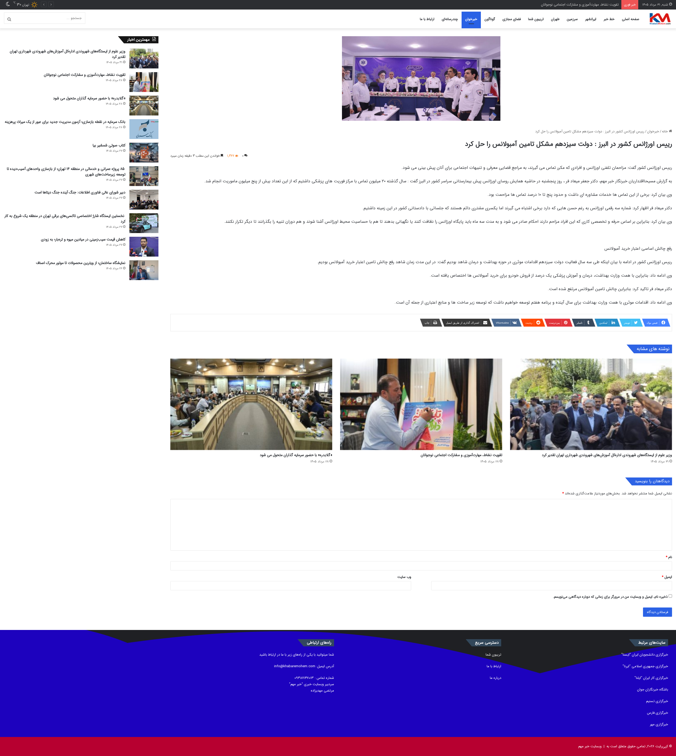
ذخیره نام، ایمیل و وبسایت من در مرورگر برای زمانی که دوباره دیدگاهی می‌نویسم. (610, 597)
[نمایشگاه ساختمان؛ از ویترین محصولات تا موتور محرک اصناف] (143, 270)
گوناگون (490, 19)
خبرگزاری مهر (659, 724)
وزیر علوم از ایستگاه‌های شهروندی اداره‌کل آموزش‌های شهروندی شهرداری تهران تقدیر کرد (607, 455)
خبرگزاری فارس (657, 713)
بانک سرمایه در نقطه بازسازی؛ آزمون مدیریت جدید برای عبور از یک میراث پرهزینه (65, 122)
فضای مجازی (512, 19)
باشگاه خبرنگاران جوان (652, 689)
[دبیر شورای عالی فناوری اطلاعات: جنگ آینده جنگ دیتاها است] (143, 200)
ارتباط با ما (427, 19)
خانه (665, 131)
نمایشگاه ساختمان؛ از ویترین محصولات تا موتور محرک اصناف (80, 263)
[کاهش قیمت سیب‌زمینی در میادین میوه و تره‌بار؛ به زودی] (143, 247)
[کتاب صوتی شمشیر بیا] (143, 153)
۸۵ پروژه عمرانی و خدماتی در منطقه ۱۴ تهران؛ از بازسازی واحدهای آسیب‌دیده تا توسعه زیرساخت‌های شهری (66, 171)
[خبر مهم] (660, 19)
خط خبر (609, 19)
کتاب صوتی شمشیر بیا (108, 145)
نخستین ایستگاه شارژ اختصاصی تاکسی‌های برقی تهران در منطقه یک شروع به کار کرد (64, 218)
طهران (555, 19)
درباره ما (495, 678)
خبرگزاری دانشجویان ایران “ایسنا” (644, 654)
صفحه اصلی (630, 19)
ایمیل (667, 577)
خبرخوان (471, 19)
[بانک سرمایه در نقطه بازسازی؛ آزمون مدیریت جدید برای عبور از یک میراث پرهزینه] (143, 129)
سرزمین (572, 19)
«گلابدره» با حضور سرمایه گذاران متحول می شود (584, 4)
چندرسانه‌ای (450, 19)
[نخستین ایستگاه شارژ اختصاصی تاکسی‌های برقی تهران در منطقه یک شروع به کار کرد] (143, 223)
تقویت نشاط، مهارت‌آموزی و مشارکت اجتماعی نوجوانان (461, 455)
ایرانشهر (590, 19)
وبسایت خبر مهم (590, 746)
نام (669, 557)
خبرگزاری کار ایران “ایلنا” (651, 678)
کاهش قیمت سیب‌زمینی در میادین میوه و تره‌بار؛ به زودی (83, 239)
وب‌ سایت (404, 577)
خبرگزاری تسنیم (657, 701)
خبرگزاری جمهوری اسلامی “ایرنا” (645, 666)
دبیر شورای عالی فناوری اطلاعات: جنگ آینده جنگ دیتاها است (80, 192)
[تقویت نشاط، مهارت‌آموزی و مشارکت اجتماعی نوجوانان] (421, 404)
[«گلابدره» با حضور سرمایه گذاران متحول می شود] (251, 404)
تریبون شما (536, 19)
